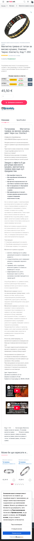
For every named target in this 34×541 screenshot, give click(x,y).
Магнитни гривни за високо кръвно (10, 42)
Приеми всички (16, 533)
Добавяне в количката (15, 102)
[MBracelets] (7, 108)
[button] (31, 12)
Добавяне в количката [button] (12, 480)
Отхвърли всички (16, 529)
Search (24, 2)
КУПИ (30, 79)
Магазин (11, 6)
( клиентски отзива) (14, 55)
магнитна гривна (9, 436)
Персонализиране (16, 524)
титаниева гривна (14, 438)
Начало (3, 6)
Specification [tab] (21, 120)
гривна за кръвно (21, 434)
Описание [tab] (5, 120)
